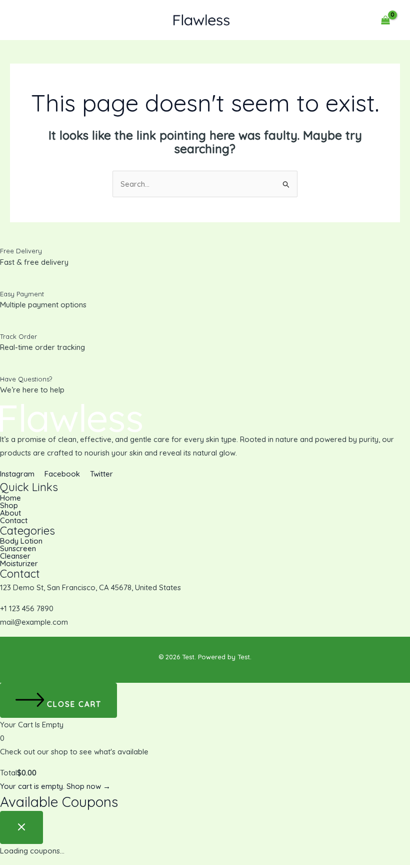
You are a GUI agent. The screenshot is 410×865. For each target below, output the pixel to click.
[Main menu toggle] (26, 20)
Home (10, 498)
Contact (14, 520)
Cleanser (15, 556)
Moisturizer (19, 563)
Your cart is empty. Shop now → (55, 786)
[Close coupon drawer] (21, 827)
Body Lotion (21, 541)
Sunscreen (18, 548)
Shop (9, 505)
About (10, 513)
